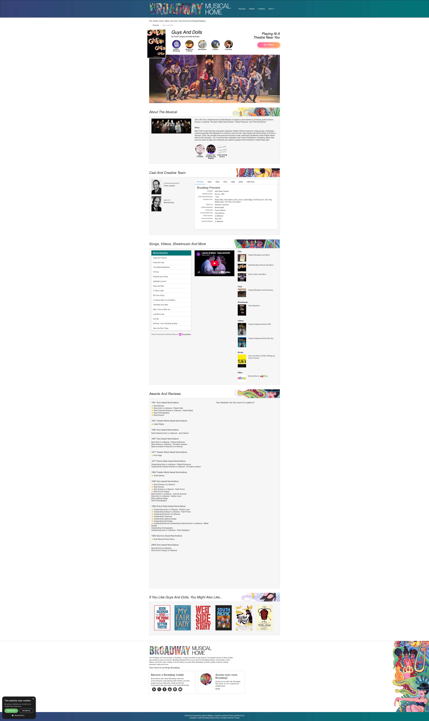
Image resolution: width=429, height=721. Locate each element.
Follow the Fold (158, 262)
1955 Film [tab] (250, 181)
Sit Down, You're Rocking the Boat (165, 323)
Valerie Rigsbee (207, 715)
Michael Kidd (219, 207)
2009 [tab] (241, 181)
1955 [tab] (209, 181)
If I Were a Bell (158, 290)
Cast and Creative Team (167, 172)
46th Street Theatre (222, 191)
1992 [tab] (233, 181)
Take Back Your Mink (160, 305)
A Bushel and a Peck (160, 276)
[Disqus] (247, 432)
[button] (278, 7)
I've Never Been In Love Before (164, 300)
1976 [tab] (225, 181)
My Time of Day (158, 295)
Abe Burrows (194, 36)
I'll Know (156, 272)
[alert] (3, 717)
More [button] (270, 9)
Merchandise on (254, 376)
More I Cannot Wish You (161, 309)
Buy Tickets (269, 44)
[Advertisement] (254, 23)
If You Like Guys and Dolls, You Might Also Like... (185, 597)
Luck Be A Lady (158, 314)
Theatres (261, 9)
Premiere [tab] (200, 181)
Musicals (242, 9)
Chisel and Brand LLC (236, 715)
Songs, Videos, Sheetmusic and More (177, 243)
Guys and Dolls (158, 286)
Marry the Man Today (160, 328)
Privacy (237, 718)
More (217, 689)
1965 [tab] (217, 181)
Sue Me (156, 319)
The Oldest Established (161, 267)
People (251, 9)
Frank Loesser (179, 36)
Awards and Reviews (165, 393)
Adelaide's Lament (159, 281)
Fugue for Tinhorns (160, 258)
